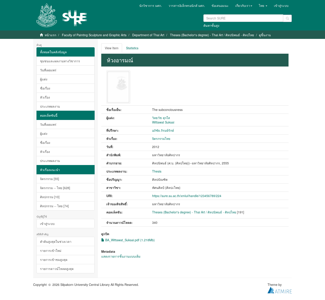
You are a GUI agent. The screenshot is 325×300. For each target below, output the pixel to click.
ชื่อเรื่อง (45, 88)
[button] (244, 5)
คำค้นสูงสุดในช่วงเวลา (55, 241)
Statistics (132, 48)
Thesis (156, 171)
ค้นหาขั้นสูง (211, 25)
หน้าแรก (50, 35)
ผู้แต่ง (43, 79)
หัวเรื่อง (45, 97)
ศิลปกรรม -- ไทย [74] (54, 206)
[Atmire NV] (280, 289)
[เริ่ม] (287, 18)
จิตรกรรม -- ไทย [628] (55, 188)
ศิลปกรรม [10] (49, 197)
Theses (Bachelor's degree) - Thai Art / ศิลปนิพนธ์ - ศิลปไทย (212, 35)
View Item (112, 48)
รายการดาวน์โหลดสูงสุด (57, 268)
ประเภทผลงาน (50, 106)
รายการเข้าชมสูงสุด (53, 259)
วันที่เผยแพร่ (48, 70)
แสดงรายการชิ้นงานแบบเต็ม (120, 256)
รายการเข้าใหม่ (50, 250)
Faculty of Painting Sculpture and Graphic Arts (94, 35)
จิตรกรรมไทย (161, 138)
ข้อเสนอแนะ (220, 5)
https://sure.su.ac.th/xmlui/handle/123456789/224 (186, 196)
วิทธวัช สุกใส (161, 118)
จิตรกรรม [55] (49, 179)
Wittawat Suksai (163, 122)
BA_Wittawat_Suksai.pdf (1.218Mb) (129, 240)
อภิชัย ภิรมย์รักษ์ (163, 130)
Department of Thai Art (148, 35)
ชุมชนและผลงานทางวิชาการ (60, 61)
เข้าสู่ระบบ (47, 223)
